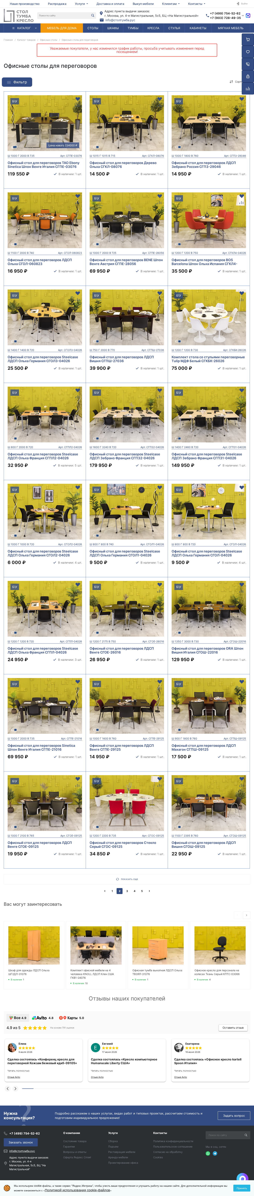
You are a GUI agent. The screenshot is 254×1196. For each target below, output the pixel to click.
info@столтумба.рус (120, 20)
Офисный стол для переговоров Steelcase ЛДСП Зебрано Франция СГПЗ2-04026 (125, 456)
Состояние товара (74, 1141)
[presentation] (5, 125)
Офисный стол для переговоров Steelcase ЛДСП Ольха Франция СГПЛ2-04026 (43, 456)
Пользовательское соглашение (172, 1146)
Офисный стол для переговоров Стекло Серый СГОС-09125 (123, 845)
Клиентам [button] (169, 4)
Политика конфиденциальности (173, 1141)
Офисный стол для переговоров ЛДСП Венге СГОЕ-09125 (40, 845)
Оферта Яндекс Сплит (77, 1157)
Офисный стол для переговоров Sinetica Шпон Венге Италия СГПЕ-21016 (41, 747)
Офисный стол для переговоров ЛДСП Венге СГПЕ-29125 (122, 747)
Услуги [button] (80, 4)
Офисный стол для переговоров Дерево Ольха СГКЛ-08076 (123, 165)
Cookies (158, 1157)
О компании (71, 1133)
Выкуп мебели (143, 4)
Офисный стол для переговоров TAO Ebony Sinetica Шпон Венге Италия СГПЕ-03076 (43, 165)
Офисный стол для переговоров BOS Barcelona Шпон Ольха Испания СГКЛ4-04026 (204, 264)
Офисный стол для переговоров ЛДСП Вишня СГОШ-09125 (204, 845)
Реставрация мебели (121, 1151)
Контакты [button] (195, 4)
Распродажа (57, 4)
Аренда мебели (118, 1157)
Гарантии (69, 1146)
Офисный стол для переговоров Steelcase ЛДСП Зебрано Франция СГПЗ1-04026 (207, 456)
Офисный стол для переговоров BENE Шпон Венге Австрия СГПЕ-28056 (126, 262)
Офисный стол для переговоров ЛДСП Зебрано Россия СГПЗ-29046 (204, 165)
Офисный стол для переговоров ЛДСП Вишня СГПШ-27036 (122, 359)
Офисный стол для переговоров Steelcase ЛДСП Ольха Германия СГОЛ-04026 (207, 553)
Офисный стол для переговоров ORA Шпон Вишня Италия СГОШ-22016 (207, 650)
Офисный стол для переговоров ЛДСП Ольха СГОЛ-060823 (40, 262)
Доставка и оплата (110, 4)
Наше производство (25, 4)
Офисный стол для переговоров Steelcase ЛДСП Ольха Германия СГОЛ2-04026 (43, 553)
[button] (8, 1089)
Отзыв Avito (13, 1077)
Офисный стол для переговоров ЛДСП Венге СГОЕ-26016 (122, 650)
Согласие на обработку (168, 1151)
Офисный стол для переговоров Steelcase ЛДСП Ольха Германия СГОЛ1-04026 (125, 553)
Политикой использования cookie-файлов (77, 1189)
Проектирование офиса (123, 1162)
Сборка (113, 1141)
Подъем (113, 1146)
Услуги (113, 1133)
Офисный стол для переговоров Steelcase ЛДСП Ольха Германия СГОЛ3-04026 (43, 359)
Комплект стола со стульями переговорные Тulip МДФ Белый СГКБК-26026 (208, 359)
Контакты (160, 1133)
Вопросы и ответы (74, 1151)
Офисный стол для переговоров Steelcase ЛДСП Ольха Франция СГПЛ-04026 (43, 650)
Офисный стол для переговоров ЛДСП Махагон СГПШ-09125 (204, 747)
